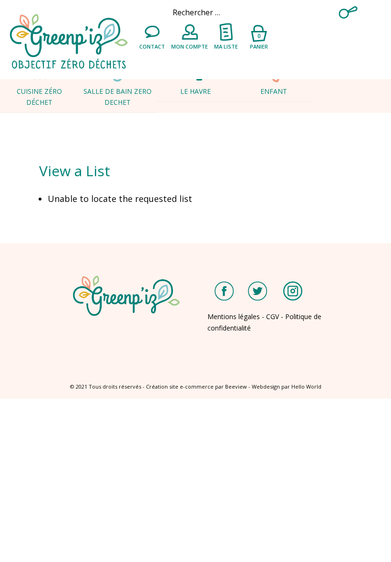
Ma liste (226, 46)
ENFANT (273, 91)
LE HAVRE (195, 91)
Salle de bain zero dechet (117, 97)
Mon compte (189, 46)
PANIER (259, 41)
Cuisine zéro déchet (39, 97)
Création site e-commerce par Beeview (196, 386)
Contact (152, 46)
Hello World (306, 386)
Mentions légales (233, 316)
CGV (272, 316)
